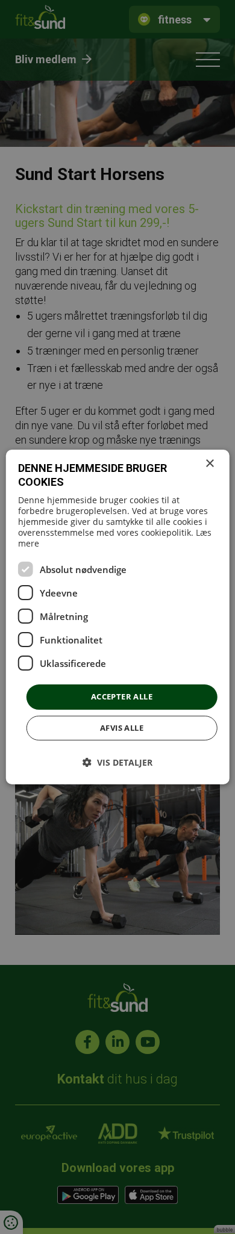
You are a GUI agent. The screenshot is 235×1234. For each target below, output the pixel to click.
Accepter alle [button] (121, 696)
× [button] (209, 463)
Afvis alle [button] (121, 727)
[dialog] (118, 617)
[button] (117, 762)
